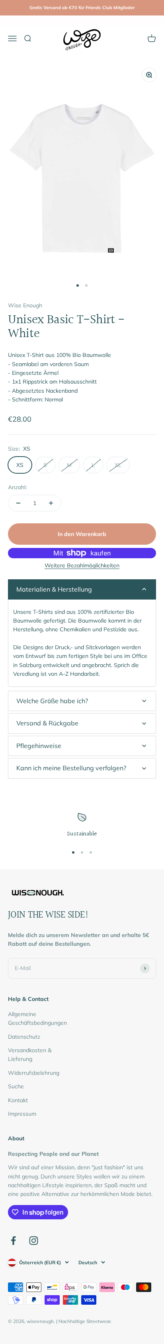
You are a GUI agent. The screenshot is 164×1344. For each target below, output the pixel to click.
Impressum (22, 1113)
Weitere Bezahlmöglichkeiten (82, 565)
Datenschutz (24, 1036)
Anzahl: (17, 487)
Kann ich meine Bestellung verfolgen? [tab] (71, 768)
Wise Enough (25, 305)
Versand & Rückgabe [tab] (47, 723)
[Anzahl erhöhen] (51, 503)
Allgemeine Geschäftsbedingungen (37, 1018)
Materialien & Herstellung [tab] (54, 589)
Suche (16, 1086)
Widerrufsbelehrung (33, 1072)
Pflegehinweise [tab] (38, 746)
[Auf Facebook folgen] (13, 1240)
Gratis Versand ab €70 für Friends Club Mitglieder (82, 7)
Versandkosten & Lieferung (29, 1054)
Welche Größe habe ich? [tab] (52, 701)
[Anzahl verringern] (18, 503)
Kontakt (18, 1100)
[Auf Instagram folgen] (33, 1240)
